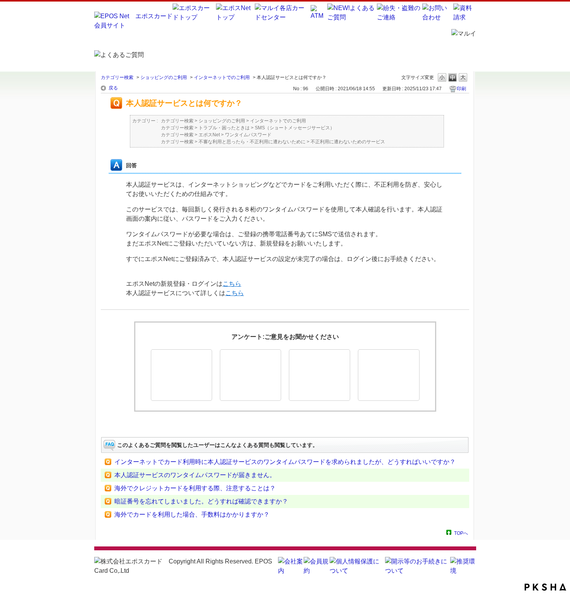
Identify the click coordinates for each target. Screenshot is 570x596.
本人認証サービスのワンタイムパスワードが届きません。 (195, 475)
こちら (232, 283)
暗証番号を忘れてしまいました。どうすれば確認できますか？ (201, 501)
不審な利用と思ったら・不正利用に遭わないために (252, 141)
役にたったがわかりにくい (250, 375)
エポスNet (209, 134)
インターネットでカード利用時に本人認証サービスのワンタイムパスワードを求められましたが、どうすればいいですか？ (285, 462)
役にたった (181, 375)
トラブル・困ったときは (224, 128)
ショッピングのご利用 (163, 77)
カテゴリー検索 (117, 77)
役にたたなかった (319, 375)
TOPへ (461, 533)
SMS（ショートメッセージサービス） (295, 128)
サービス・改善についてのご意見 (388, 375)
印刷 (461, 88)
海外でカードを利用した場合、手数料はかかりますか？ (191, 514)
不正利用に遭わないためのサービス (348, 141)
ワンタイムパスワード (248, 134)
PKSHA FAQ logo (545, 587)
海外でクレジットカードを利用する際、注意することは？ (195, 488)
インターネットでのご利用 (222, 77)
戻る (113, 88)
